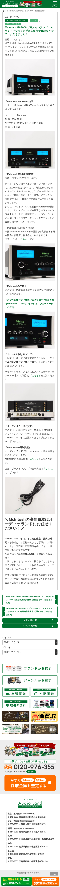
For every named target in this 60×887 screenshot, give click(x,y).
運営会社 (21, 873)
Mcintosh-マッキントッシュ (16, 20)
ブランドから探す (26, 11)
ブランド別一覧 (30, 620)
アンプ (33, 20)
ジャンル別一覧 (30, 626)
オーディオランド (35, 873)
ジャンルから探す (13, 11)
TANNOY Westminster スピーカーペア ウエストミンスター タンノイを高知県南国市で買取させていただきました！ (29, 611)
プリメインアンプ (13, 24)
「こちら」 (24, 239)
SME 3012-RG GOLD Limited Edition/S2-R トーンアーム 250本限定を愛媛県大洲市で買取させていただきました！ (30, 600)
